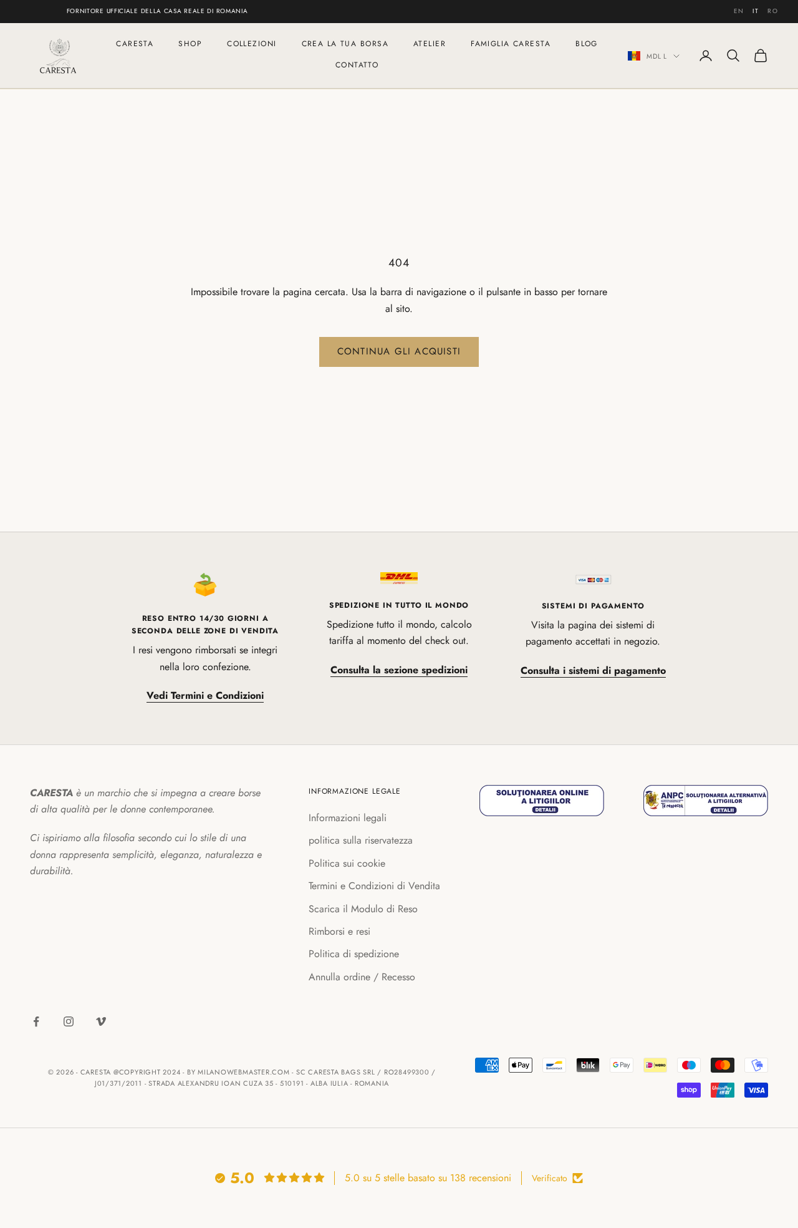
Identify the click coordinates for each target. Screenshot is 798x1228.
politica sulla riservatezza (361, 840)
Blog (586, 43)
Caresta (134, 43)
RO (772, 11)
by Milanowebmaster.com (238, 1072)
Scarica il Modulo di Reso (363, 909)
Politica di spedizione (354, 954)
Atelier (429, 43)
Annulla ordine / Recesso (362, 977)
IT (755, 11)
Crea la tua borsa (345, 43)
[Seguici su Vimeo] (101, 1021)
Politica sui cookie (347, 863)
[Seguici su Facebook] (36, 1021)
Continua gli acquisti (399, 351)
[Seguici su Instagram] (68, 1021)
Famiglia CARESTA (510, 43)
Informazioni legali (348, 818)
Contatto (357, 65)
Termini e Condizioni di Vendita (374, 886)
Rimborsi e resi (339, 931)
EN (739, 11)
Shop (190, 43)
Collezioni (251, 43)
